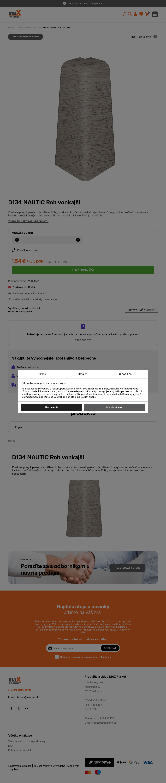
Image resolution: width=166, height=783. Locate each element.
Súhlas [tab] (42, 374)
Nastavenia (51, 407)
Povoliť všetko (114, 407)
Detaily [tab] (82, 374)
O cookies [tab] (125, 374)
